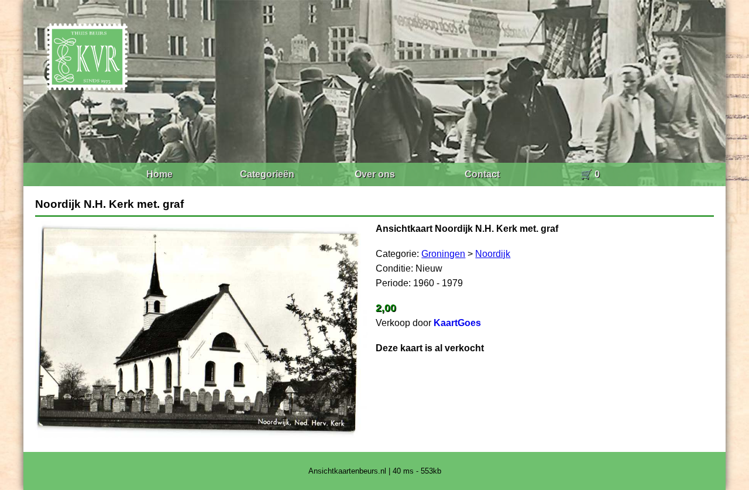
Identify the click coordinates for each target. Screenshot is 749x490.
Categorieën (267, 174)
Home (159, 174)
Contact (482, 174)
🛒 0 (590, 174)
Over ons (375, 174)
